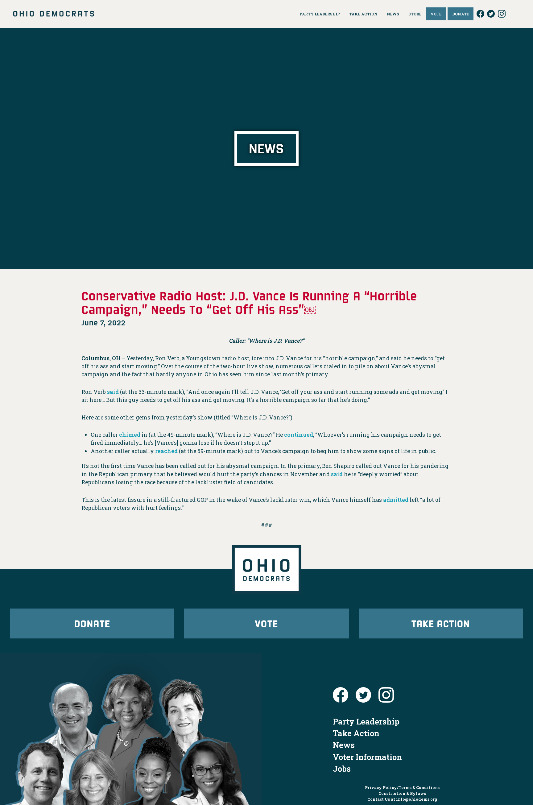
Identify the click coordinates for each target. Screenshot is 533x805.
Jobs (342, 768)
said (113, 391)
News (344, 745)
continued (298, 434)
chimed (129, 434)
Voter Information (367, 757)
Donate (92, 623)
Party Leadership (366, 721)
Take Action (440, 623)
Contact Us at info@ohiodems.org (402, 799)
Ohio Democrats (53, 14)
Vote (266, 623)
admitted (395, 499)
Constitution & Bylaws (402, 793)
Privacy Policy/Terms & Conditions (402, 787)
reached (166, 451)
